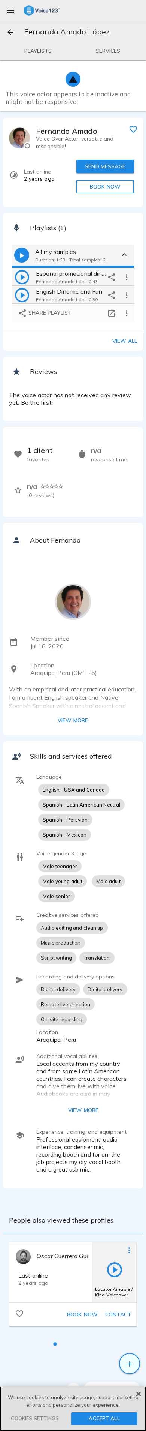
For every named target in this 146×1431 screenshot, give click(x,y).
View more (73, 720)
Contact (118, 1314)
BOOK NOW (105, 186)
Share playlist (49, 312)
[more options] (126, 276)
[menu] (10, 10)
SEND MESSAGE (105, 166)
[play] (22, 276)
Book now (82, 1314)
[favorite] (133, 129)
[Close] (138, 1394)
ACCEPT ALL (104, 1418)
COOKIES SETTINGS (35, 1418)
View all (124, 341)
